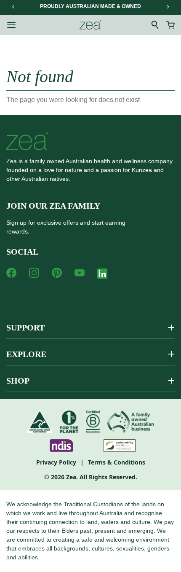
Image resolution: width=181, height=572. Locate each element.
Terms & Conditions (116, 462)
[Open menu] (11, 25)
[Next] (167, 7)
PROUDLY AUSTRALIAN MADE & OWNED (90, 6)
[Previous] (13, 7)
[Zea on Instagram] (34, 273)
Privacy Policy (56, 462)
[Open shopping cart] (170, 25)
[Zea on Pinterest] (57, 273)
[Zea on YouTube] (80, 273)
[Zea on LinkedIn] (102, 275)
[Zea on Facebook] (11, 273)
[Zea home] (90, 25)
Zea (71, 477)
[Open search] (155, 25)
